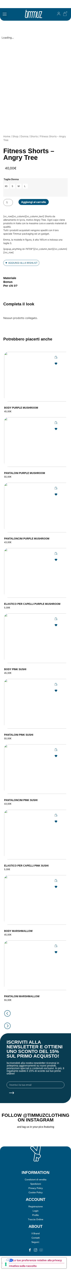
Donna (24, 136)
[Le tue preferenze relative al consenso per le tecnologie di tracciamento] (6, 1264)
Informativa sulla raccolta (20, 1266)
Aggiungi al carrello (33, 202)
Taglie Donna (11, 179)
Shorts (34, 136)
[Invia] (12, 1093)
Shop (15, 136)
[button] (5, 14)
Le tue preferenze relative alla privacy (37, 1260)
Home (6, 136)
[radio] (6, 186)
